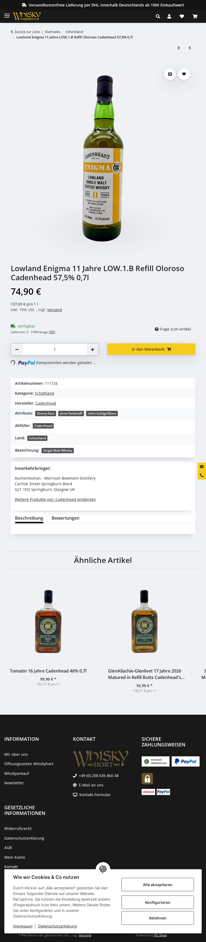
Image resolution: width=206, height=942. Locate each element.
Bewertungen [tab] (65, 518)
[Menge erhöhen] (92, 349)
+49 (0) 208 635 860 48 (99, 775)
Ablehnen (158, 918)
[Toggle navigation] (7, 13)
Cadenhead (43, 425)
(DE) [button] (52, 332)
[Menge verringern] (17, 349)
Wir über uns (16, 754)
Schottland (44, 393)
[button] (159, 16)
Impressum (22, 926)
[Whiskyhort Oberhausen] (31, 16)
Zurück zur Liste (27, 31)
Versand (54, 309)
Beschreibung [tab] (29, 518)
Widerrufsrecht (18, 828)
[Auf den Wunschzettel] (184, 74)
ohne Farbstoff (71, 413)
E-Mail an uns (91, 785)
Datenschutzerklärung (57, 926)
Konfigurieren (157, 902)
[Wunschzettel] (181, 16)
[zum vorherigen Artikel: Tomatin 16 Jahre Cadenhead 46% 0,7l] (189, 47)
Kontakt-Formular (95, 794)
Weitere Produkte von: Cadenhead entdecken (55, 499)
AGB (8, 847)
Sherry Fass (45, 413)
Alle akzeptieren (157, 884)
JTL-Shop (160, 935)
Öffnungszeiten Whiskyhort (28, 763)
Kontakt (11, 866)
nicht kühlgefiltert (102, 413)
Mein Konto (14, 857)
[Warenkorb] (195, 16)
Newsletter (14, 782)
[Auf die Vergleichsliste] (170, 74)
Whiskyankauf (16, 773)
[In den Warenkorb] (15, 63)
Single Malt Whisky (57, 450)
